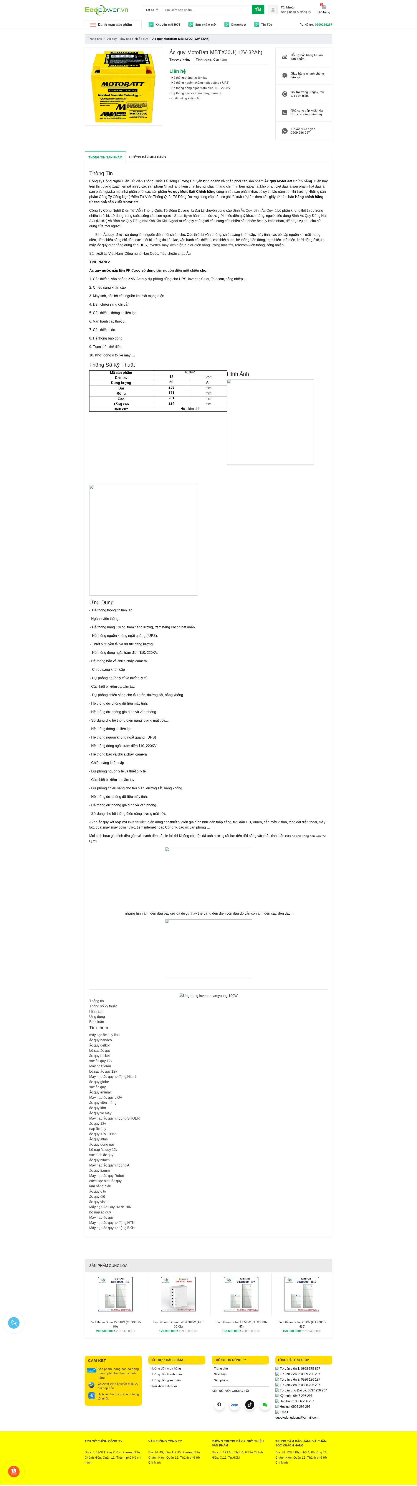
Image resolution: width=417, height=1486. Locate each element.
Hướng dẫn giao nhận (166, 1380)
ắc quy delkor (99, 1045)
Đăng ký (305, 11)
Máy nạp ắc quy (101, 1217)
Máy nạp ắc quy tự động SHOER (114, 1118)
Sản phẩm (221, 1380)
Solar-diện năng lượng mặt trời (208, 245)
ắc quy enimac (100, 1092)
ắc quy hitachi (100, 1160)
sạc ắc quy (97, 1087)
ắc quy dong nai (101, 1144)
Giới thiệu (220, 1374)
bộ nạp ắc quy (100, 1212)
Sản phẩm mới (206, 24)
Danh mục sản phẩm (115, 25)
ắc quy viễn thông (102, 1103)
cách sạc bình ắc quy (105, 1181)
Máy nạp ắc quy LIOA (105, 1097)
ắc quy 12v (97, 1123)
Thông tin (96, 1001)
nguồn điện (153, 234)
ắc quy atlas (98, 1139)
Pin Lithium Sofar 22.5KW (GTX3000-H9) (115, 1324)
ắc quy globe (99, 1082)
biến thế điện (112, 347)
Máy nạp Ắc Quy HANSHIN (110, 1207)
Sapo (226, 1478)
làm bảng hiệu (100, 1186)
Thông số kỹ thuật (103, 1006)
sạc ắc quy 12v (100, 1061)
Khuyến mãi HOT (168, 24)
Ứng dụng (97, 1016)
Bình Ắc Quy (242, 210)
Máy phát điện (100, 1066)
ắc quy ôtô (97, 1196)
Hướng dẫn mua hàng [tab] (147, 157)
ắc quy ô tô (97, 1191)
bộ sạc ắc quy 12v (103, 1071)
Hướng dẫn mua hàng (166, 1368)
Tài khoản (288, 7)
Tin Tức (267, 24)
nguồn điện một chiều (181, 270)
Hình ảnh (96, 1011)
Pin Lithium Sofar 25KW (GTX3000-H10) (302, 1324)
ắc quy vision (99, 1202)
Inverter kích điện (141, 822)
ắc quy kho (97, 1108)
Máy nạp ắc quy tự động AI (109, 1165)
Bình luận (96, 1022)
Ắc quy (109, 234)
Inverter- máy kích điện (166, 245)
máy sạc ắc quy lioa (104, 1035)
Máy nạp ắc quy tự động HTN (112, 1223)
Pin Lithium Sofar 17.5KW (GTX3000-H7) (241, 1324)
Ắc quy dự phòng (149, 279)
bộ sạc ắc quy (100, 1050)
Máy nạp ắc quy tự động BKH (112, 1228)
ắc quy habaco (100, 1040)
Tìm (258, 10)
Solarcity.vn (183, 216)
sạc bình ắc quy (101, 1155)
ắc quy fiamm (99, 1170)
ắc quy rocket (99, 1056)
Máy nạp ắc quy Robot (106, 1176)
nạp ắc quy (97, 1129)
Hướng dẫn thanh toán (166, 1374)
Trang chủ (221, 1368)
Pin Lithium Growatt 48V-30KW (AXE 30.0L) (178, 1324)
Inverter (193, 279)
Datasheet (238, 24)
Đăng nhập (288, 11)
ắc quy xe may (100, 1113)
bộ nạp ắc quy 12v (103, 1150)
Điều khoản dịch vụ (164, 1386)
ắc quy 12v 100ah (103, 1134)
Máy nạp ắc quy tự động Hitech (113, 1076)
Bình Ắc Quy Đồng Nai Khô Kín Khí (140, 221)
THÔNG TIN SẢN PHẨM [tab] (105, 157)
